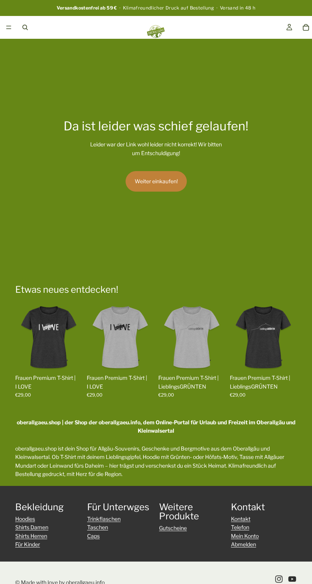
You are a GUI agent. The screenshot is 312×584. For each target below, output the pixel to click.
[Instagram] (278, 579)
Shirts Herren (31, 536)
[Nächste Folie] (73, 337)
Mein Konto (245, 536)
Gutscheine (173, 528)
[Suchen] (25, 27)
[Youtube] (292, 579)
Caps (93, 536)
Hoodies (25, 519)
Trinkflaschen (104, 519)
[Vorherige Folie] (23, 337)
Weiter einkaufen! (156, 181)
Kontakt (240, 519)
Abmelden (243, 544)
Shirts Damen (31, 527)
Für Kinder (27, 544)
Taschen (97, 527)
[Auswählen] (70, 359)
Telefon (240, 527)
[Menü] (9, 27)
